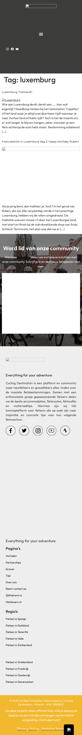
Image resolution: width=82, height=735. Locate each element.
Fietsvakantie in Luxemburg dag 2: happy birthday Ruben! (40, 141)
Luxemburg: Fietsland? (17, 92)
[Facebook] (12, 49)
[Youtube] (17, 49)
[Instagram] (7, 49)
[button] (41, 34)
